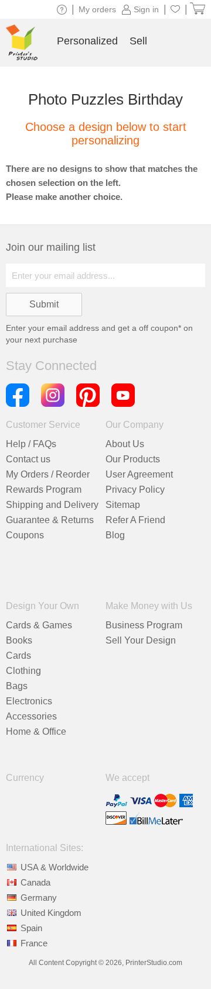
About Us (125, 444)
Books (19, 640)
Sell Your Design (141, 640)
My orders (97, 9)
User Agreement (139, 474)
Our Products (133, 459)
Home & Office (36, 731)
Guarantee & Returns (50, 520)
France (34, 943)
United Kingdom (51, 913)
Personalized (87, 41)
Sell (138, 41)
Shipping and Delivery (52, 505)
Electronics (29, 701)
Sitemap (123, 505)
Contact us (28, 459)
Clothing (23, 671)
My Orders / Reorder (48, 474)
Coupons (25, 535)
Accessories (31, 716)
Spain (31, 928)
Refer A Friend (135, 520)
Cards (18, 656)
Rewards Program (43, 489)
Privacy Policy (135, 489)
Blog (115, 535)
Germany (39, 897)
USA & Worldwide (55, 867)
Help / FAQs (31, 444)
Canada (35, 882)
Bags (17, 686)
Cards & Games (39, 625)
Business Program (144, 625)
